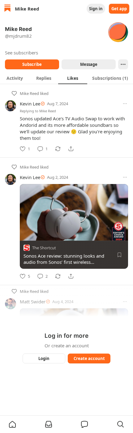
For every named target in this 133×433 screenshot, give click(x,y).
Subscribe (32, 64)
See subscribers (21, 52)
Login (43, 358)
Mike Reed (29, 93)
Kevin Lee (30, 104)
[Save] (119, 255)
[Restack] (58, 149)
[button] (12, 424)
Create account (89, 358)
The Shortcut (44, 248)
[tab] (14, 78)
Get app (119, 8)
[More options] (125, 104)
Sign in (96, 8)
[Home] (7, 8)
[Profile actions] (123, 64)
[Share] (71, 149)
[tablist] (66, 78)
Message (88, 64)
